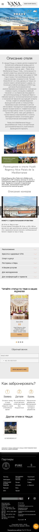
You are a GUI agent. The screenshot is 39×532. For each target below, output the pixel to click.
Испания (18, 485)
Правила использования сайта (26, 512)
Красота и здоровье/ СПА (13, 254)
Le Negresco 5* (10, 438)
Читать (19, 334)
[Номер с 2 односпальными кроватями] (19, 207)
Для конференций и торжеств (14, 277)
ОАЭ (4, 490)
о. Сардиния (31, 479)
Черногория (31, 476)
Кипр (17, 488)
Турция (18, 490)
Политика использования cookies (27, 515)
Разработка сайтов (14, 530)
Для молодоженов (10, 272)
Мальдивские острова (19, 477)
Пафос (30, 482)
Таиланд (5, 476)
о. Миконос (31, 485)
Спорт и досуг (8, 258)
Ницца (24, 24)
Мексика (18, 479)
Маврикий (6, 485)
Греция (18, 482)
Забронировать (30, 3)
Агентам (21, 503)
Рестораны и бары (10, 263)
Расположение (8, 249)
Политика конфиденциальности (25, 506)
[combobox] (3, 361)
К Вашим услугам (9, 268)
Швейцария (6, 479)
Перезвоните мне (19, 369)
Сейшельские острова (7, 482)
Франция (16, 24)
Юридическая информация (23, 509)
